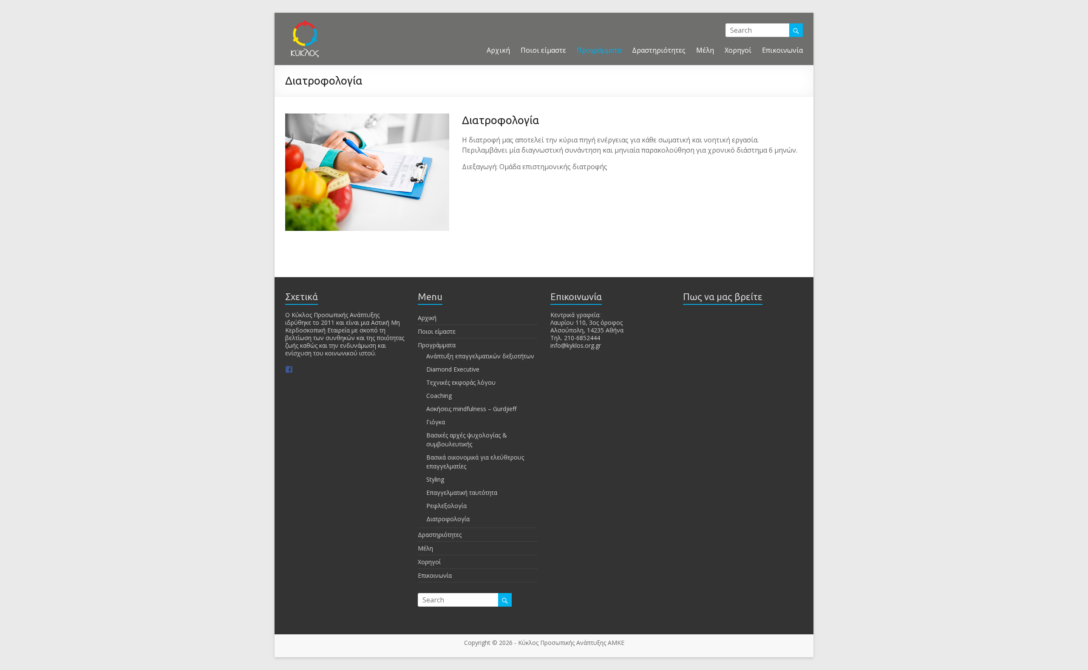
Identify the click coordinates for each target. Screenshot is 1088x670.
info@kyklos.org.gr (575, 345)
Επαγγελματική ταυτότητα (461, 492)
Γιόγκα (435, 422)
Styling (435, 479)
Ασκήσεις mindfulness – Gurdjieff (471, 409)
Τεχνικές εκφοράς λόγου (461, 382)
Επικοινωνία (782, 50)
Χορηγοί (738, 50)
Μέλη (705, 50)
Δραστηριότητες (659, 50)
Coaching (439, 396)
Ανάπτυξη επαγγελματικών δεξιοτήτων (480, 356)
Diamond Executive (452, 369)
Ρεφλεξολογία (446, 506)
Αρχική (498, 50)
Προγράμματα (599, 50)
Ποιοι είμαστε (543, 50)
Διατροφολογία (448, 519)
